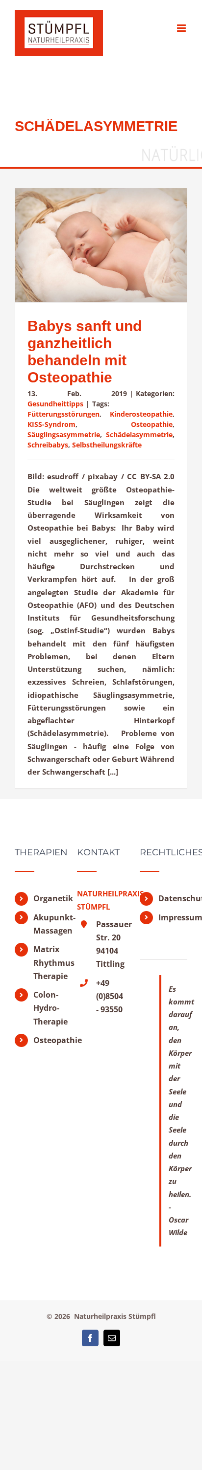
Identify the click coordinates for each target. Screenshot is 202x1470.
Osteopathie (152, 424)
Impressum (172, 917)
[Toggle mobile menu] (182, 28)
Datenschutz (172, 898)
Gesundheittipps (55, 403)
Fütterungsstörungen (63, 414)
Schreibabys (47, 444)
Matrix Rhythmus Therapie (47, 962)
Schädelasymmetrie (139, 434)
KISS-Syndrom (51, 424)
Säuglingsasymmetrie (63, 434)
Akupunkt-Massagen (47, 924)
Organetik (47, 898)
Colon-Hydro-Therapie (47, 1007)
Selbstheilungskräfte (107, 444)
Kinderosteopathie (141, 414)
